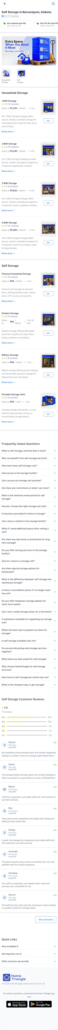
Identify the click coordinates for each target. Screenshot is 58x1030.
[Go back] (4, 3)
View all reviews (45, 919)
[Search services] (53, 3)
